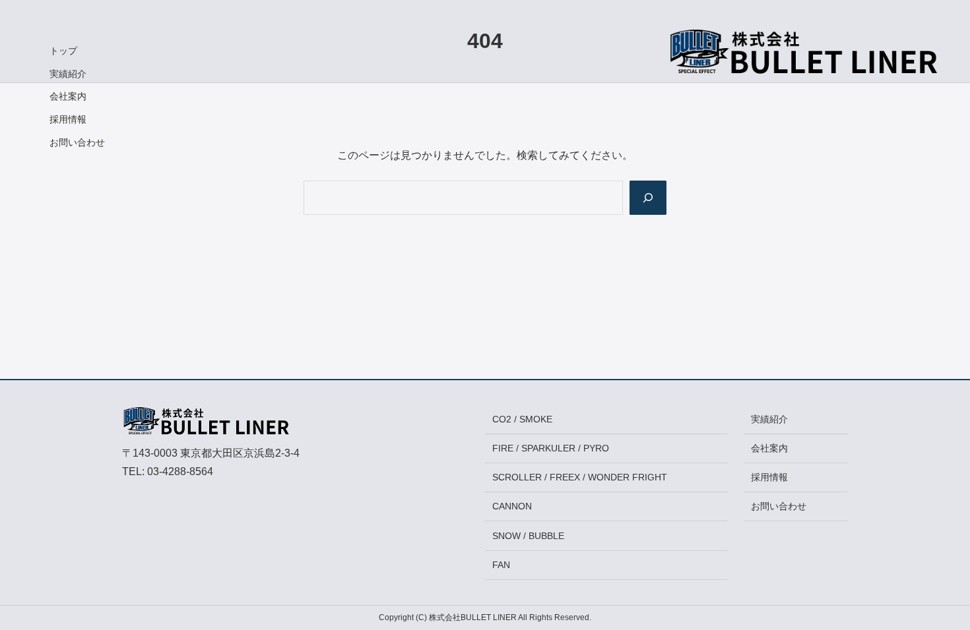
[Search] (648, 198)
